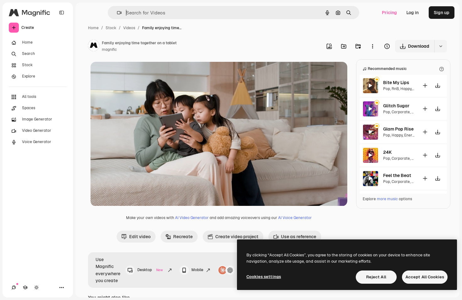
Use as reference (298, 236)
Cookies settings (263, 276)
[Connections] (14, 287)
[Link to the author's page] (93, 46)
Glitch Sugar (396, 106)
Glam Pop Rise (398, 129)
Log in (412, 12)
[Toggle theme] (36, 287)
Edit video (140, 236)
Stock (111, 27)
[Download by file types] (440, 46)
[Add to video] (425, 85)
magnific (109, 49)
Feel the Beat (397, 175)
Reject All (376, 277)
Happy (405, 88)
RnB (395, 88)
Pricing (389, 12)
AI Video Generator (192, 217)
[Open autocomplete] (116, 12)
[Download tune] (437, 85)
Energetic (412, 135)
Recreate (183, 236)
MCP (241, 269)
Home (93, 27)
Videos (129, 27)
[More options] (372, 46)
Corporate (401, 112)
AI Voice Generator (295, 217)
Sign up (441, 12)
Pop (386, 88)
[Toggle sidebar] (62, 13)
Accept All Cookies (424, 277)
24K (387, 152)
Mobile (197, 269)
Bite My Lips (396, 82)
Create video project (236, 236)
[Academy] (25, 287)
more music (387, 198)
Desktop (150, 269)
